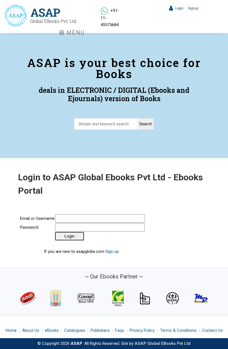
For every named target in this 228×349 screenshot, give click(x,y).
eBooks (52, 330)
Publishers (100, 330)
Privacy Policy (142, 330)
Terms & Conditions (178, 330)
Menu (75, 32)
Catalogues (74, 330)
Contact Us (212, 330)
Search (145, 123)
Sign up (112, 251)
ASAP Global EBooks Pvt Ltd (162, 343)
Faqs (119, 330)
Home (11, 330)
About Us (30, 330)
